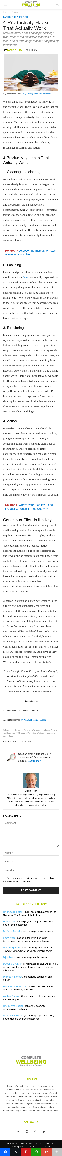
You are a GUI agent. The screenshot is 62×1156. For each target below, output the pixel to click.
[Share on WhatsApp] (36, 1152)
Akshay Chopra (11, 996)
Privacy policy (17, 1146)
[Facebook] (18, 1132)
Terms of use (32, 1146)
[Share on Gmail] (46, 1152)
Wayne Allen (9, 921)
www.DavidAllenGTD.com (33, 720)
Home (6, 12)
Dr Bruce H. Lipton (12, 911)
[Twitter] (44, 1132)
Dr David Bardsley (12, 931)
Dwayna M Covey (12, 963)
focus (26, 277)
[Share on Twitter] (15, 1152)
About (38, 1143)
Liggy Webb (9, 937)
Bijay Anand (9, 957)
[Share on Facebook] (5, 1152)
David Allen (14, 50)
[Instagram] (27, 1132)
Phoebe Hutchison (12, 976)
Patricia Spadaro (11, 947)
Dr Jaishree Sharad (13, 1005)
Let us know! (35, 760)
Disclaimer (46, 1146)
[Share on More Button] (57, 1152)
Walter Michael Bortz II (15, 986)
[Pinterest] (35, 1132)
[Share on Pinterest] (26, 1152)
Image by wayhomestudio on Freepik (37, 94)
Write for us (12, 1143)
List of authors (26, 1143)
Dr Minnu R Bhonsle (13, 1015)
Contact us (48, 1143)
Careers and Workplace (15, 17)
